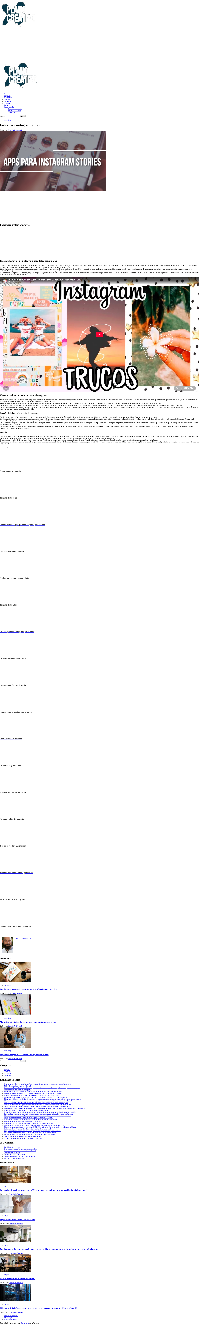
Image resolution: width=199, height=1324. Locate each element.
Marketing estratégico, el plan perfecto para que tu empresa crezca (28, 1022)
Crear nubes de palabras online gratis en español (20, 1156)
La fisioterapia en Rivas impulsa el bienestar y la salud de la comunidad (27, 1129)
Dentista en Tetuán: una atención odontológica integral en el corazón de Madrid (30, 1134)
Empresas (7, 96)
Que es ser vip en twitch (12, 1153)
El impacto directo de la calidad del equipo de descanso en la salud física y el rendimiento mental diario (37, 1116)
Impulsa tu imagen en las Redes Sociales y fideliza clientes (24, 1055)
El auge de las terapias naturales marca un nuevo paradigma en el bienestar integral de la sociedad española (39, 1101)
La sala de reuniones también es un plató (17, 1090)
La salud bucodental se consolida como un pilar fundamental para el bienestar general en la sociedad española (40, 1112)
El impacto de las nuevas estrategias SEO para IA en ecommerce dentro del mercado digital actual (36, 1097)
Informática (8, 98)
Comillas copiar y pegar (12, 1147)
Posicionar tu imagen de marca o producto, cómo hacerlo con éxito (28, 989)
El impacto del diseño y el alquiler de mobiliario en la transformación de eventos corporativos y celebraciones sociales (42, 1099)
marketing (7, 120)
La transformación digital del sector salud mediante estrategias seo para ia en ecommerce (33, 1095)
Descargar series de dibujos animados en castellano (20, 1149)
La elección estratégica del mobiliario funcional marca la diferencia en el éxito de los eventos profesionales (38, 1114)
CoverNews (25, 1323)
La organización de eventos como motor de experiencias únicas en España (28, 1118)
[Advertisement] (99, 45)
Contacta (7, 105)
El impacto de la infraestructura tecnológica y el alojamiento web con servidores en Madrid (33, 1091)
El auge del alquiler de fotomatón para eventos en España (23, 1121)
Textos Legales (9, 107)
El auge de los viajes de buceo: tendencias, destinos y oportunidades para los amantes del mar (34, 1125)
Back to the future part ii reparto (14, 1158)
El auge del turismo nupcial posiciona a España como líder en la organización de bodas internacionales (37, 1105)
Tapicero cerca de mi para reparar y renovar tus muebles (22, 1136)
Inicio (6, 94)
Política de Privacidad (11, 1316)
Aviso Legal (12, 112)
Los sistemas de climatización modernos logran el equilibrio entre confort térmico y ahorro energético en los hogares (42, 1088)
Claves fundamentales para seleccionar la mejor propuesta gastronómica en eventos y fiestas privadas (37, 1106)
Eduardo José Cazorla (15, 130)
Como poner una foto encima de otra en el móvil (20, 1151)
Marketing (7, 99)
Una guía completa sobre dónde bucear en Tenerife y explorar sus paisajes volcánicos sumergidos (36, 1103)
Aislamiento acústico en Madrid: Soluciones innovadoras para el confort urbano (30, 1133)
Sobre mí (7, 103)
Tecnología (7, 101)
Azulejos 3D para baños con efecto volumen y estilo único (23, 1138)
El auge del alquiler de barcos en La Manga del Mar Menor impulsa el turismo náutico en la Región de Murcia (40, 1127)
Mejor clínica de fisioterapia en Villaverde (17, 1086)
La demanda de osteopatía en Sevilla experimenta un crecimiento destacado (28, 1123)
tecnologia (7, 1075)
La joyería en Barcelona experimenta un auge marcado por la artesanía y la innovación (32, 1131)
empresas (7, 1070)
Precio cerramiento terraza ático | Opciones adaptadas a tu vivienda (26, 1110)
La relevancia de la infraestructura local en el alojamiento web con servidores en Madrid (32, 1093)
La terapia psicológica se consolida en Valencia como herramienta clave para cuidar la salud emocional (37, 1084)
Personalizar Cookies (15, 109)
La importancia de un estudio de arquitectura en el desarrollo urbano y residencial (30, 1119)
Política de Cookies (14, 111)
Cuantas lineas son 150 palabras (14, 1154)
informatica (8, 1072)
